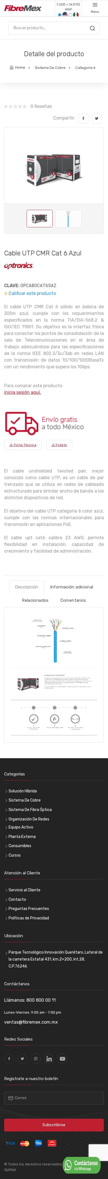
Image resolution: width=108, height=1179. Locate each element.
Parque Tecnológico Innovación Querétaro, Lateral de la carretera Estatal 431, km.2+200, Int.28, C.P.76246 (56, 959)
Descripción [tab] (26, 587)
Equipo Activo (21, 827)
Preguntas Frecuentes (29, 908)
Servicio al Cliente (24, 890)
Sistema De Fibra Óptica (30, 809)
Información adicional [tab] (71, 587)
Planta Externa (22, 836)
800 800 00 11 (41, 1000)
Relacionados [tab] (35, 600)
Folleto (61, 445)
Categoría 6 (85, 68)
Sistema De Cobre (50, 68)
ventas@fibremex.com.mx (31, 1022)
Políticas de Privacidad (29, 918)
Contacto (17, 899)
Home (20, 67)
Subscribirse (53, 1125)
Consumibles (20, 846)
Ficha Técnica (24, 445)
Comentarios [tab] (73, 600)
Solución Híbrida (23, 791)
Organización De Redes (29, 819)
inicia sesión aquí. (22, 392)
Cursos (15, 855)
